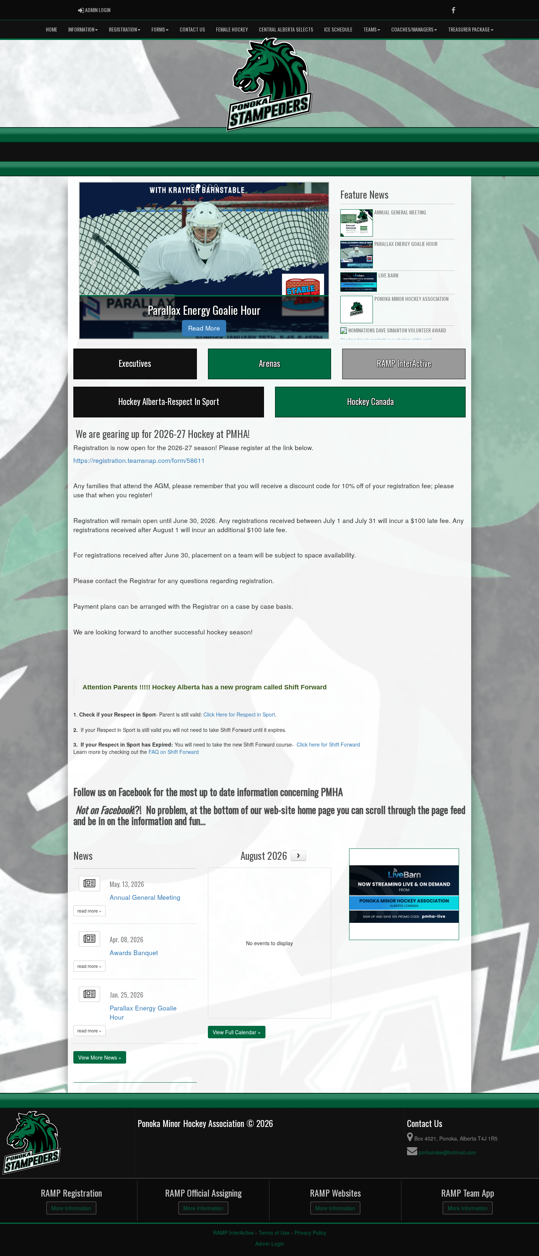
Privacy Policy (310, 1232)
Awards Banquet (134, 952)
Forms (158, 29)
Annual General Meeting (145, 897)
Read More (204, 327)
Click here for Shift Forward (328, 744)
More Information (71, 1208)
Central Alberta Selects (286, 29)
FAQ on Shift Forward (173, 751)
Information (81, 29)
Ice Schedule (338, 29)
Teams (370, 29)
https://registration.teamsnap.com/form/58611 (139, 460)
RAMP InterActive (233, 1232)
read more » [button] (89, 910)
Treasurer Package (469, 29)
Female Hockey (232, 29)
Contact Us (192, 29)
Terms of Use (274, 1232)
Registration (123, 29)
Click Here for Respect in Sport (239, 714)
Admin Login (269, 1243)
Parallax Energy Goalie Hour (143, 1012)
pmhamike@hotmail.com (447, 1152)
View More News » (99, 1057)
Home (51, 29)
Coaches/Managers (412, 29)
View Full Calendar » (237, 1032)
